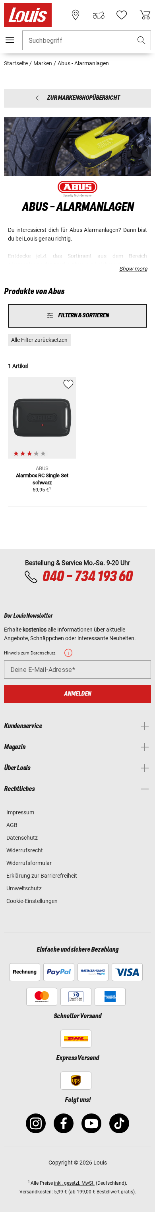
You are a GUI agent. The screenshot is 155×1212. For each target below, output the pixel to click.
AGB (11, 825)
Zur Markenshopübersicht (83, 98)
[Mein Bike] (99, 15)
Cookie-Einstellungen (32, 901)
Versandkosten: (36, 1192)
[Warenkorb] (145, 15)
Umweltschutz (24, 888)
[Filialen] (75, 15)
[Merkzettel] (122, 15)
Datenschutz (22, 838)
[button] (141, 40)
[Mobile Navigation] (10, 40)
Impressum (20, 812)
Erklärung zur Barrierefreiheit (41, 875)
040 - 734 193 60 (87, 577)
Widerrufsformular (29, 863)
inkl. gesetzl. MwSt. (74, 1183)
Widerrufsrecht (24, 850)
